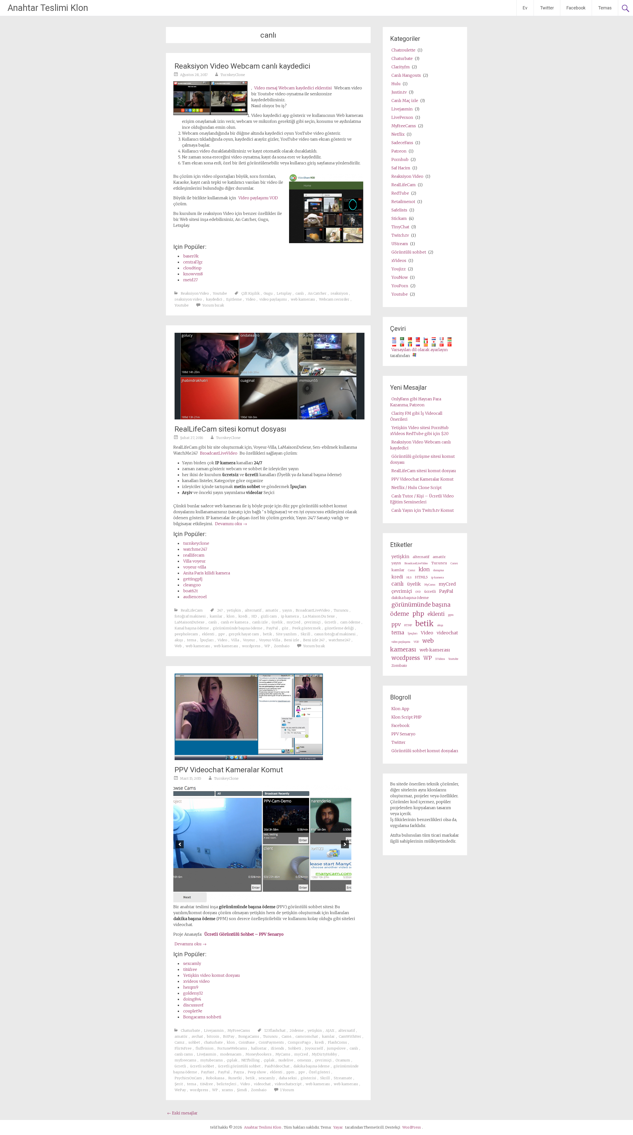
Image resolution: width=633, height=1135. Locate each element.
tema (191, 640)
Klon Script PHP (406, 717)
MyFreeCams (238, 1030)
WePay (180, 1090)
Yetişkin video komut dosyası (211, 975)
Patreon (399, 151)
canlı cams (184, 1054)
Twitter (547, 7)
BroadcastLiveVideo (218, 453)
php (418, 614)
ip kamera (290, 616)
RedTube (400, 193)
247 (220, 610)
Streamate (343, 1078)
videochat (262, 1084)
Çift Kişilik (250, 293)
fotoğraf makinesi (190, 616)
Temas (605, 7)
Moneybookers (258, 1054)
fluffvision (204, 1048)
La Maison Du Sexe (319, 616)
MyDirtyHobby (324, 1054)
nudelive (285, 1060)
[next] (345, 844)
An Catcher (317, 293)
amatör (271, 610)
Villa (235, 640)
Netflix (398, 134)
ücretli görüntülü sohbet (239, 1066)
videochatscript (288, 1084)
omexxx (304, 1060)
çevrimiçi (312, 622)
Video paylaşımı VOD (258, 197)
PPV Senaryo (403, 733)
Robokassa (215, 1078)
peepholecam (186, 634)
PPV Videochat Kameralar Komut (229, 769)
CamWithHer (350, 1036)
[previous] (180, 844)
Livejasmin (214, 1030)
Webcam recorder (334, 299)
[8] (280, 899)
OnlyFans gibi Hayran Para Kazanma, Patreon (415, 401)
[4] (260, 899)
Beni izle (291, 640)
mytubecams (211, 1060)
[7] (275, 899)
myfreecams (185, 1060)
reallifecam (193, 555)
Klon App (400, 708)
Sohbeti (294, 1048)
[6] (270, 899)
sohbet (194, 1042)
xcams (227, 1090)
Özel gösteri (319, 1072)
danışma (438, 570)
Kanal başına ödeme (192, 628)
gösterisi (308, 1078)
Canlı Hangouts (406, 75)
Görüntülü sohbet (408, 252)
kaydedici (214, 299)
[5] (265, 899)
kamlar (216, 616)
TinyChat (400, 226)
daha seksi (288, 1078)
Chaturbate (190, 1030)
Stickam (399, 218)
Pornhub (399, 159)
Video (250, 299)
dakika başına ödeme (312, 1066)
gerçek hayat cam (244, 634)
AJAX (330, 1030)
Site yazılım (286, 634)
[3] (254, 899)
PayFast (207, 1072)
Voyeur (249, 640)
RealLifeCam (192, 610)
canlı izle (260, 622)
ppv (221, 634)
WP (267, 646)
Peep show (257, 1072)
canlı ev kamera (234, 622)
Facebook (576, 7)
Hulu (396, 83)
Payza (239, 1072)
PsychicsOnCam (188, 1078)
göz (285, 628)
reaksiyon (339, 293)
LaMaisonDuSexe (189, 622)
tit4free (190, 969)
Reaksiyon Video (195, 293)
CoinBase (247, 1042)
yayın (287, 610)
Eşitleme (234, 299)
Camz (179, 1042)
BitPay (228, 1036)
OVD (418, 591)
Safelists (399, 209)
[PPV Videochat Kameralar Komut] (248, 758)
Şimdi (242, 1090)
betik (267, 634)
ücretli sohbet (202, 1066)
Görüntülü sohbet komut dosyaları (424, 750)
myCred (293, 622)
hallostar (259, 1048)
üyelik (277, 622)
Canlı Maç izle (404, 100)
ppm (290, 1072)
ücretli (330, 622)
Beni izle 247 (314, 640)
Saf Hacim (400, 167)
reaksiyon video (188, 299)
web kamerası (303, 299)
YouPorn (399, 285)
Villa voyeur (194, 561)
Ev (525, 7)
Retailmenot (403, 201)
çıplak (232, 1060)
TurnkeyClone (233, 75)
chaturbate (213, 1042)
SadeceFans (402, 142)
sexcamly (192, 963)
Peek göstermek (306, 628)
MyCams (282, 1054)
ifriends (277, 1048)
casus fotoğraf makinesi (335, 634)
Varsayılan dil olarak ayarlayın (419, 349)
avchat (197, 1036)
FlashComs (337, 1042)
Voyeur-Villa (269, 640)
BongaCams (248, 1036)
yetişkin (234, 610)
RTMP (408, 625)
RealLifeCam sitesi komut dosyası (230, 429)
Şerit (179, 1084)
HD (254, 616)
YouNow (399, 277)
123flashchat (275, 1030)
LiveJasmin (206, 1054)
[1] (244, 899)
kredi (243, 616)
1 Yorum (287, 1090)
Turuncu (341, 610)
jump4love (336, 1048)
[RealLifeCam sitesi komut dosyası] (269, 418)
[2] (249, 899)
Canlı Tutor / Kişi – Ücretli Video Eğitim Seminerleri (422, 498)
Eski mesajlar (182, 1112)
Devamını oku (231, 523)
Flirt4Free (183, 1048)
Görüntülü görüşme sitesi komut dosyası (422, 459)
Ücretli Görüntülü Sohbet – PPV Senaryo (244, 934)
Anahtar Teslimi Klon (47, 8)
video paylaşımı (273, 299)
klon (230, 616)
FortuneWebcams (232, 1048)
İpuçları (207, 640)
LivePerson (402, 117)
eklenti (208, 634)
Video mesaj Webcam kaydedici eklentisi (293, 87)
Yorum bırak (213, 305)
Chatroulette (403, 50)
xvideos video (196, 981)
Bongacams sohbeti (202, 1016)
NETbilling (250, 1060)
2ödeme (297, 1030)
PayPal (272, 628)
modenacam (231, 1054)
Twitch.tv (400, 235)
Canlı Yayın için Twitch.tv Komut (422, 510)
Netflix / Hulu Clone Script (416, 487)
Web (178, 646)
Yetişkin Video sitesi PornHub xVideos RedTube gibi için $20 (419, 430)
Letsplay (284, 293)
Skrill (305, 634)
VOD (416, 642)
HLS (409, 577)
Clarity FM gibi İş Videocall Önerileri (416, 416)
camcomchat (306, 1036)
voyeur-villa (194, 567)
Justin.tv (399, 92)
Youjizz (398, 268)
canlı (299, 293)
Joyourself (314, 1048)
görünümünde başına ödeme (237, 628)
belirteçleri (226, 1084)
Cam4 (287, 1036)
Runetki (235, 1078)
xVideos (398, 260)
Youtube (220, 293)
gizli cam (269, 616)
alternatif (253, 610)
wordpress (251, 646)
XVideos (440, 659)
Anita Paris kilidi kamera (206, 572)
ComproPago (299, 1042)
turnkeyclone (196, 543)
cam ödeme (350, 622)
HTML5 (421, 577)
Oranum (343, 1060)
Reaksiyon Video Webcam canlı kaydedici (242, 66)
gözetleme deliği (339, 628)
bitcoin (213, 1036)
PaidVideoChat (277, 1066)
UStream (399, 243)
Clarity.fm (400, 66)
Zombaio (282, 646)
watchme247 (195, 549)
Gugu (268, 293)
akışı (179, 640)
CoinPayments (271, 1042)
